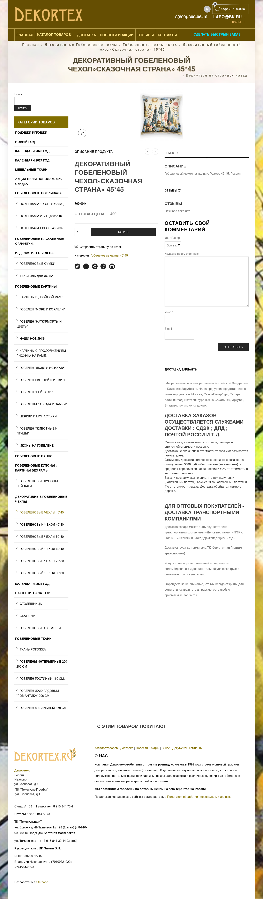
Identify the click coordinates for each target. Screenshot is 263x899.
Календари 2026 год (32, 151)
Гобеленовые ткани (33, 638)
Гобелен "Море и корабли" (42, 309)
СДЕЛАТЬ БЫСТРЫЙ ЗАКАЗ (217, 34)
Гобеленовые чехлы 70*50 (42, 561)
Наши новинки (32, 338)
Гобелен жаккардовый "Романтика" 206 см (37, 693)
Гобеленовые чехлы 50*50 (42, 536)
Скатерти (28, 615)
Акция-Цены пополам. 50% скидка (38, 181)
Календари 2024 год (32, 583)
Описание (172, 153)
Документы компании (187, 748)
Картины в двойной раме (41, 297)
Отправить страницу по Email (100, 246)
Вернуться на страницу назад (217, 75)
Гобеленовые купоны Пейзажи (37, 483)
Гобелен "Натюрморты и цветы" (39, 323)
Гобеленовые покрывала (38, 193)
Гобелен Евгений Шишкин (42, 379)
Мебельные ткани (31, 169)
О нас (166, 748)
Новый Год (25, 141)
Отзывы (145, 34)
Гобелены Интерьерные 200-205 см (42, 663)
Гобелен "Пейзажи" (36, 392)
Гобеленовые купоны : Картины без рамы (36, 468)
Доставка (86, 34)
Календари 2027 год (32, 160)
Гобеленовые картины (36, 286)
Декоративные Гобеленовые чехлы (81, 44)
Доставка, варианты (181, 369)
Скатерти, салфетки (33, 593)
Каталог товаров (54, 34)
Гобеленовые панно (34, 456)
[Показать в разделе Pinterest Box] (95, 266)
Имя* (169, 312)
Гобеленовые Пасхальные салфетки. (39, 241)
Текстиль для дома (36, 275)
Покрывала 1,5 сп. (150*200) (42, 203)
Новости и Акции (117, 34)
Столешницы (31, 603)
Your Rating (172, 238)
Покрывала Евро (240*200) (41, 228)
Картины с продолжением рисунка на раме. (41, 353)
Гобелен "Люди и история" (42, 367)
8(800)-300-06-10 (191, 17)
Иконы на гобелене (37, 445)
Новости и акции (147, 748)
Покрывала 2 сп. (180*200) (41, 216)
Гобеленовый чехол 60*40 (42, 548)
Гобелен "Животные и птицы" (37, 430)
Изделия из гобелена (34, 253)
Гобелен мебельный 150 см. (43, 707)
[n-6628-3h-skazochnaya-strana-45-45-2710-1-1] (161, 114)
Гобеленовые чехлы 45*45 (150, 44)
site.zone (42, 882)
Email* (170, 328)
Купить (123, 232)
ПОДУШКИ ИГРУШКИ (31, 132)
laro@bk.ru (227, 17)
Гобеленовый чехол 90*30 (42, 573)
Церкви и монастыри (38, 416)
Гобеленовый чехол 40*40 (42, 524)
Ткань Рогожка (33, 649)
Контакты (167, 34)
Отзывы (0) (173, 190)
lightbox (82, 133)
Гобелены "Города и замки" (43, 404)
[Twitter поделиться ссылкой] (77, 266)
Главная (24, 34)
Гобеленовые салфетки (40, 628)
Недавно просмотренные (182, 253)
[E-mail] (112, 266)
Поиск (18, 94)
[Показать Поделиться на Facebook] (86, 266)
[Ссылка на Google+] (103, 266)
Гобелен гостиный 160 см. (42, 678)
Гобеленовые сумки (37, 263)
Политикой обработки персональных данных (199, 796)
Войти (236, 22)
